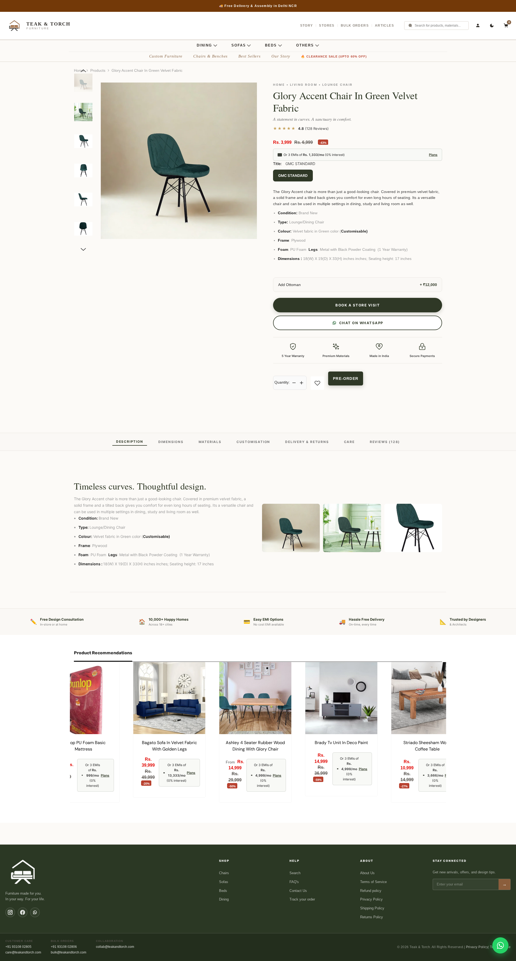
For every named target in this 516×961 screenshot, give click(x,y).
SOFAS (238, 45)
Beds (223, 891)
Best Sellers (249, 56)
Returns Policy (371, 917)
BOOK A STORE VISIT (357, 305)
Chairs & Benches (210, 56)
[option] (258, 6)
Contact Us (298, 891)
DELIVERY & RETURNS (307, 442)
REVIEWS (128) (385, 442)
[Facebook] (22, 912)
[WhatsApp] (35, 912)
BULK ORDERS (355, 25)
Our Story (280, 56)
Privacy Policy (371, 899)
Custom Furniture (165, 56)
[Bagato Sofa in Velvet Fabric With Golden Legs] (169, 698)
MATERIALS (210, 442)
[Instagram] (10, 912)
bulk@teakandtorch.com (68, 952)
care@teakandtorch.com (23, 952)
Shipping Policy (372, 908)
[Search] (410, 25)
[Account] (478, 25)
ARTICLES (384, 25)
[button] (83, 71)
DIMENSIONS (171, 442)
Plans (433, 155)
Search (294, 873)
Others (305, 45)
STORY (306, 25)
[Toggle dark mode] (492, 25)
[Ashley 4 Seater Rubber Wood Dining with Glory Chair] (255, 698)
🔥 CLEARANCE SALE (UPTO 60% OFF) (334, 56)
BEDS (271, 45)
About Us (367, 873)
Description (129, 442)
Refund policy (370, 891)
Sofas (223, 882)
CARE (349, 442)
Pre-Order (345, 378)
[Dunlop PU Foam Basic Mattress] (83, 698)
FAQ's (294, 882)
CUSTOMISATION (253, 442)
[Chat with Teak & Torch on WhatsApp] (500, 945)
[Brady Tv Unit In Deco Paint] (341, 698)
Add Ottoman (289, 285)
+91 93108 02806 (64, 947)
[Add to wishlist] (317, 383)
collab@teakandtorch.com (115, 947)
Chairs (224, 873)
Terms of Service (373, 882)
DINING (204, 45)
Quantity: (282, 382)
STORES (326, 25)
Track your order (302, 899)
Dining (224, 899)
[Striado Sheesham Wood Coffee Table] (427, 698)
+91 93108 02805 (18, 947)
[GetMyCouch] (23, 871)
